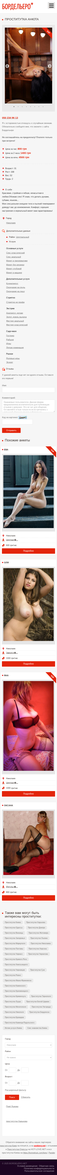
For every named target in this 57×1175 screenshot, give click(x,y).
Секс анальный (13, 257)
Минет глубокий (13, 268)
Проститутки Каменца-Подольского (19, 1023)
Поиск (12, 1097)
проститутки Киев (8, 1145)
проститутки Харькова (16, 1121)
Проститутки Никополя (14, 1012)
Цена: (7, 1064)
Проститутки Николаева (41, 943)
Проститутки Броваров (14, 1017)
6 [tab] (34, 106)
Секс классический (15, 253)
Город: (8, 1039)
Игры (8, 343)
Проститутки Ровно (13, 975)
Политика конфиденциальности (39, 1168)
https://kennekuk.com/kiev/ (35, 1153)
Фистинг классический (17, 325)
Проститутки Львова (38, 938)
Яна (6, 675)
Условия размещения (27, 1166)
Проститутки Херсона (38, 949)
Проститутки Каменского (15, 986)
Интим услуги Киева (13, 1028)
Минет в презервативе (17, 261)
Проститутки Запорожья (15, 938)
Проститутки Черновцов (15, 970)
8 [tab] (43, 106)
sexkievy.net (40, 1145)
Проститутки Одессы (13, 928)
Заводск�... (12, 653)
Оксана (8, 805)
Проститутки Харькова (35, 922)
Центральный (22, 237)
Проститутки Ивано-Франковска (18, 980)
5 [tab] (30, 106)
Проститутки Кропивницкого (16, 991)
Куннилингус (12, 283)
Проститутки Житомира (38, 933)
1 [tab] (14, 106)
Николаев (10, 223)
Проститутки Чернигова (38, 954)
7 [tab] (38, 106)
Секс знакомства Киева (37, 1028)
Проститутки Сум (37, 970)
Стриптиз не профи (15, 302)
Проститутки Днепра (36, 928)
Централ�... (12, 540)
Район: (8, 1051)
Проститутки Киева (13, 922)
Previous (7, 66)
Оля (6, 562)
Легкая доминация (15, 347)
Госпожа (10, 335)
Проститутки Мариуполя (15, 943)
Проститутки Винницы (14, 933)
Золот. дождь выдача (16, 317)
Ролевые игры (13, 358)
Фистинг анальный (15, 321)
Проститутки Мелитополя (15, 1007)
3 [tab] (22, 106)
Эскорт (9, 362)
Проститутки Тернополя (41, 996)
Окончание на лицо (15, 291)
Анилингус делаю (14, 313)
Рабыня (10, 339)
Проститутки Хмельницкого (16, 964)
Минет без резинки (15, 265)
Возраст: (9, 1076)
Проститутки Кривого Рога (16, 959)
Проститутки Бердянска (39, 1012)
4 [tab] (26, 106)
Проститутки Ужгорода (41, 1007)
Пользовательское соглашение (39, 1171)
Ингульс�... (12, 887)
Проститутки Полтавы (14, 949)
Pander (52, 1153)
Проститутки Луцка (13, 1002)
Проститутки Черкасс (14, 954)
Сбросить (25, 1097)
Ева (6, 449)
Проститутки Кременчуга (15, 996)
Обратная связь (46, 1166)
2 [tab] (18, 106)
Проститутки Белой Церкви (37, 1002)
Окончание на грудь (15, 287)
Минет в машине (14, 272)
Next (49, 66)
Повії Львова (12, 1106)
